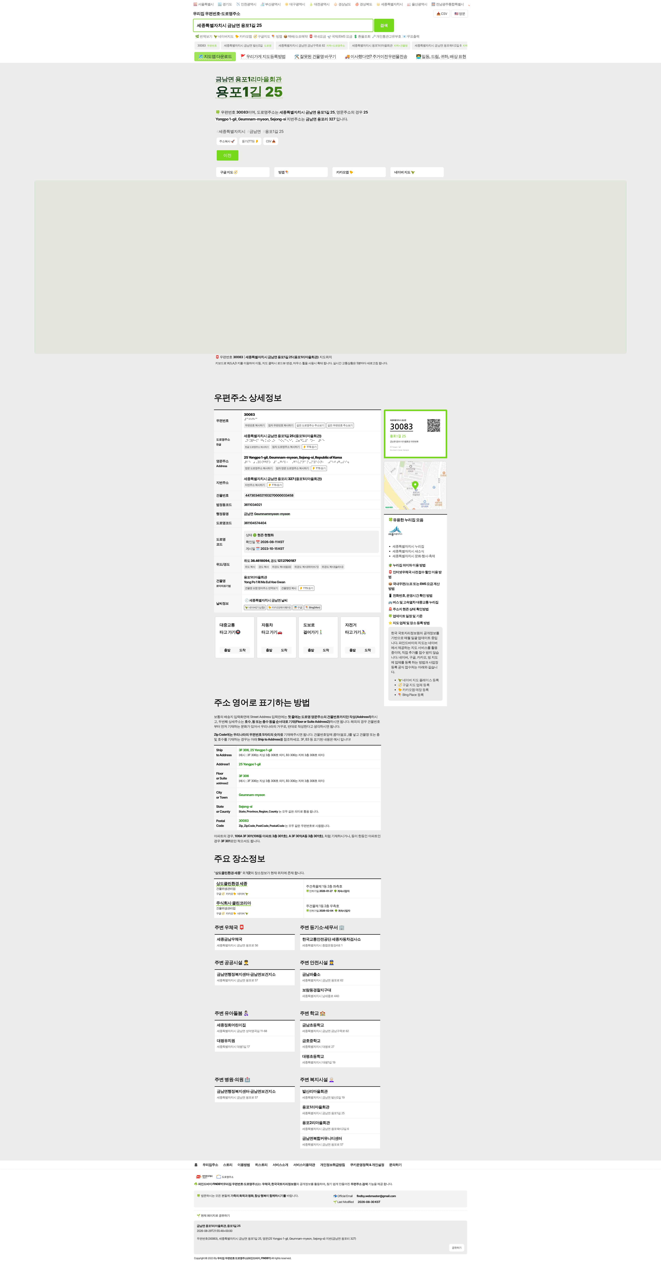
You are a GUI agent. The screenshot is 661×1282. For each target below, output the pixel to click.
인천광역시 (248, 4)
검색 (384, 25)
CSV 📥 (270, 141)
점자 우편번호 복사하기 (280, 425)
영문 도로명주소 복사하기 (258, 468)
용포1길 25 (274, 131)
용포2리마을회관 (316, 1122)
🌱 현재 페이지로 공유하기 (213, 1215)
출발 (227, 650)
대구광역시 (297, 4)
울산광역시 (419, 4)
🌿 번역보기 (203, 36)
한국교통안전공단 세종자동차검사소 (331, 939)
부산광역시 (273, 4)
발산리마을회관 (315, 1091)
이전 (227, 155)
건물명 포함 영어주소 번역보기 (261, 588)
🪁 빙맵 (276, 36)
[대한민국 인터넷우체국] (204, 1179)
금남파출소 (311, 974)
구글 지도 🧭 (228, 172)
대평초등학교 (313, 1056)
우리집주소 (210, 1165)
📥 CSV (442, 14)
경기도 (227, 4)
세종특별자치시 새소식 (408, 551)
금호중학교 (311, 1040)
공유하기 (456, 1247)
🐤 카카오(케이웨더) (279, 607)
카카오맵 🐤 (344, 172)
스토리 (227, 1165)
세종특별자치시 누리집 (408, 546)
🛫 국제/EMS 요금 (339, 36)
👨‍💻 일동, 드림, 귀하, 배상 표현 (441, 56)
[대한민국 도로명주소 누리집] (225, 1179)
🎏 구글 (298, 607)
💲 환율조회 (362, 36)
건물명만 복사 (288, 588)
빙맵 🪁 (283, 172)
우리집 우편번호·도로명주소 (216, 13)
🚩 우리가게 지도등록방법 (262, 56)
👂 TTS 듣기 (310, 446)
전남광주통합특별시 (450, 4)
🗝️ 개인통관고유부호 (386, 36)
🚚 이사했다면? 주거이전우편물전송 (376, 56)
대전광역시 (321, 4)
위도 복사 (250, 566)
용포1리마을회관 (315, 1107)
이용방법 (244, 1165)
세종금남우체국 (229, 939)
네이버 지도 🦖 (404, 172)
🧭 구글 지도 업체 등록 (413, 685)
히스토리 (261, 1165)
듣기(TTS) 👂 (250, 141)
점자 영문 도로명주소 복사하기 (292, 468)
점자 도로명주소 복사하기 (286, 446)
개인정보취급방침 (332, 1165)
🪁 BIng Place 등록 (410, 695)
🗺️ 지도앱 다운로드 (215, 56)
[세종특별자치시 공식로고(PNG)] (395, 535)
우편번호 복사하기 (255, 425)
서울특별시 (206, 4)
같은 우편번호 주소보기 (340, 425)
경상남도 (344, 4)
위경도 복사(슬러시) (332, 566)
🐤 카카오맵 (243, 36)
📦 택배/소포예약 (296, 36)
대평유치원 (226, 1040)
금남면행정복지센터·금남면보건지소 (246, 974)
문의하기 (395, 1165)
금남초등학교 (313, 1025)
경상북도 (366, 4)
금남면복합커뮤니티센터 (322, 1138)
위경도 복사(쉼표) (281, 566)
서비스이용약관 (304, 1165)
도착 (242, 650)
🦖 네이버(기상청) (255, 607)
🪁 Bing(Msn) (312, 607)
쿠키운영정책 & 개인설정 (367, 1165)
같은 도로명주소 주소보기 (310, 425)
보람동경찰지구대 (316, 990)
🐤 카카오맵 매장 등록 (413, 690)
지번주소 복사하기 (255, 485)
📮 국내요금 (317, 36)
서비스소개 (280, 1165)
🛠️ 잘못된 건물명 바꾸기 (315, 56)
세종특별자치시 (392, 4)
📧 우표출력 (410, 36)
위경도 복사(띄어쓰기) (306, 566)
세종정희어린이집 (231, 1025)
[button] (297, 674)
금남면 (255, 131)
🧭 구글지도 (261, 36)
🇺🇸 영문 (459, 14)
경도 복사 (264, 566)
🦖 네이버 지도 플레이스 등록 (418, 680)
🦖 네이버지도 (224, 36)
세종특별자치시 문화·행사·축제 (413, 556)
